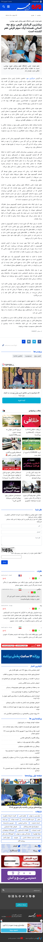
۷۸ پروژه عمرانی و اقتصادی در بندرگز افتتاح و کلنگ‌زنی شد (21, 714)
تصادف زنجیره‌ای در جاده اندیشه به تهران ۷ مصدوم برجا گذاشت (22, 752)
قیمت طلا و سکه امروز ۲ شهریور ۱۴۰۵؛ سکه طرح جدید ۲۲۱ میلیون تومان (21, 732)
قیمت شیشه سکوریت (9, 816)
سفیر (38, 819)
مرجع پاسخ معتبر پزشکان (31, 826)
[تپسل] (3, 365)
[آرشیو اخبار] (12, 896)
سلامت (39, 15)
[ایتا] (9, 896)
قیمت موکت (15, 819)
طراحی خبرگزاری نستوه (32, 938)
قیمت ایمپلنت (36, 830)
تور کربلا (5, 819)
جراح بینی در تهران (34, 816)
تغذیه (32, 15)
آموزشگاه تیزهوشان (8, 830)
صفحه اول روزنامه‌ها (33, 775)
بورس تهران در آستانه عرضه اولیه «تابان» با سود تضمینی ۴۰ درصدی (21, 769)
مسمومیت (28, 356)
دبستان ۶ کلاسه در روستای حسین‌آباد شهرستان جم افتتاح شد (20, 679)
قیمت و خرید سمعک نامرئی (31, 837)
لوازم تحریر (22, 816)
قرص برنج (38, 356)
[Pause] (4, 387)
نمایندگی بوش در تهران (23, 834)
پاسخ (4, 578)
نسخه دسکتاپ (21, 905)
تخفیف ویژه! (14, 930)
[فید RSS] (16, 896)
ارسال (4, 562)
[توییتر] (23, 896)
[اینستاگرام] (26, 896)
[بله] (30, 896)
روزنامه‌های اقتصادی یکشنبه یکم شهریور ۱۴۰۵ (25, 807)
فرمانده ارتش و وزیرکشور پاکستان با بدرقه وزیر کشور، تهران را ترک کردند (20, 697)
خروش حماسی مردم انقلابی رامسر (28, 683)
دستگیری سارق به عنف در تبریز (30, 764)
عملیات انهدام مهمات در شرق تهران (28, 722)
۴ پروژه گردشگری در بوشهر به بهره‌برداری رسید (25, 692)
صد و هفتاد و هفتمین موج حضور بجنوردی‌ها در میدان (22, 687)
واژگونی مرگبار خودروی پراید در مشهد (28, 742)
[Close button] (41, 921)
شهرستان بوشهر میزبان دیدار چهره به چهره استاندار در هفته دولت (21, 708)
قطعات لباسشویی (23, 830)
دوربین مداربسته (8, 823)
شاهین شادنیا (18, 356)
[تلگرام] (33, 896)
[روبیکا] (19, 896)
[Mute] (8, 387)
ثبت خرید (21, 400)
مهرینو (16, 837)
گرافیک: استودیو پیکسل (14, 938)
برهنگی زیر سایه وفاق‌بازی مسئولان (28, 746)
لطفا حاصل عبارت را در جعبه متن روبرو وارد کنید (26, 553)
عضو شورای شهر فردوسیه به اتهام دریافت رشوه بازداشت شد (21, 727)
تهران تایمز (6, 837)
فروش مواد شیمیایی (10, 826)
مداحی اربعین (22, 823)
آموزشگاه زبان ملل (7, 834)
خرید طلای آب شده (28, 819)
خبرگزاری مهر (31, 78)
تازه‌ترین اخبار (36, 666)
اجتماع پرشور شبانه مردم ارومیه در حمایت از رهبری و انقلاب (21, 674)
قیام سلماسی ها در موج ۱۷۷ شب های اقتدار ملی (24, 670)
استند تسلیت (36, 823)
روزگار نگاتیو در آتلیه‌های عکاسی (29, 738)
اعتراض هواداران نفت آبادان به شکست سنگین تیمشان (22, 703)
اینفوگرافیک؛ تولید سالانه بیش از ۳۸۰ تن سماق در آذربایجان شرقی (21, 758)
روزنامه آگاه (21, 841)
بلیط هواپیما (37, 834)
